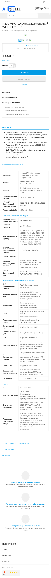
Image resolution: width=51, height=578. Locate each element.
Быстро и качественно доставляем (25, 482)
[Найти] (35, 15)
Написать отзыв (32, 46)
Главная (5, 30)
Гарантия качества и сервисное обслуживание (25, 504)
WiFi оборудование (17, 30)
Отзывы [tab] (6, 455)
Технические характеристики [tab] (16, 443)
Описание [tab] (7, 127)
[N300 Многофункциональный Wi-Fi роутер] (25, 35)
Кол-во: (5, 65)
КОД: (17, 49)
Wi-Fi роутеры (31, 30)
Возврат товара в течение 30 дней (25, 526)
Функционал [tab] (8, 449)
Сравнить (24, 84)
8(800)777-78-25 (42, 8)
